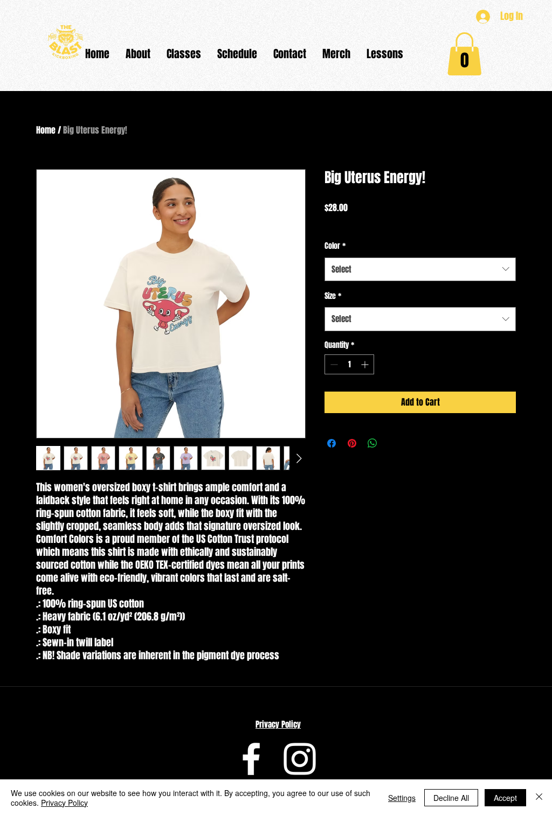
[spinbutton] (349, 364)
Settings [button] (402, 797)
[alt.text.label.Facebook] (251, 758)
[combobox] (420, 269)
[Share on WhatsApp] (372, 443)
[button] (138, 54)
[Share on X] (393, 443)
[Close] (539, 797)
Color (335, 246)
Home (46, 130)
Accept (505, 797)
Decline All (451, 797)
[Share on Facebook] (331, 443)
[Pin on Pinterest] (352, 443)
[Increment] (365, 364)
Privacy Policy (278, 724)
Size (333, 296)
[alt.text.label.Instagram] (299, 758)
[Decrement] (333, 364)
